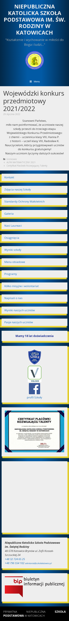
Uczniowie (12, 159)
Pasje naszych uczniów (18, 322)
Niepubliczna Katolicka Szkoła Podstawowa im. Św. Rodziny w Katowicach (34, 19)
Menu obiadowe (14, 262)
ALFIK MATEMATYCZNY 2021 (21, 162)
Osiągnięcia (11, 238)
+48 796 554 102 (14, 563)
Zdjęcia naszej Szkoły (17, 189)
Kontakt (9, 177)
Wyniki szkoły (12, 250)
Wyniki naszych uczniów (19, 310)
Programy (10, 274)
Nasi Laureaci (13, 225)
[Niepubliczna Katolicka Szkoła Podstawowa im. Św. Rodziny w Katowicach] (34, 60)
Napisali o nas (13, 298)
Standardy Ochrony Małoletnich (24, 201)
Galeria (9, 213)
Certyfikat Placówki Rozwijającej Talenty (27, 165)
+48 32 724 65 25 (15, 559)
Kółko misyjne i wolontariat (21, 286)
